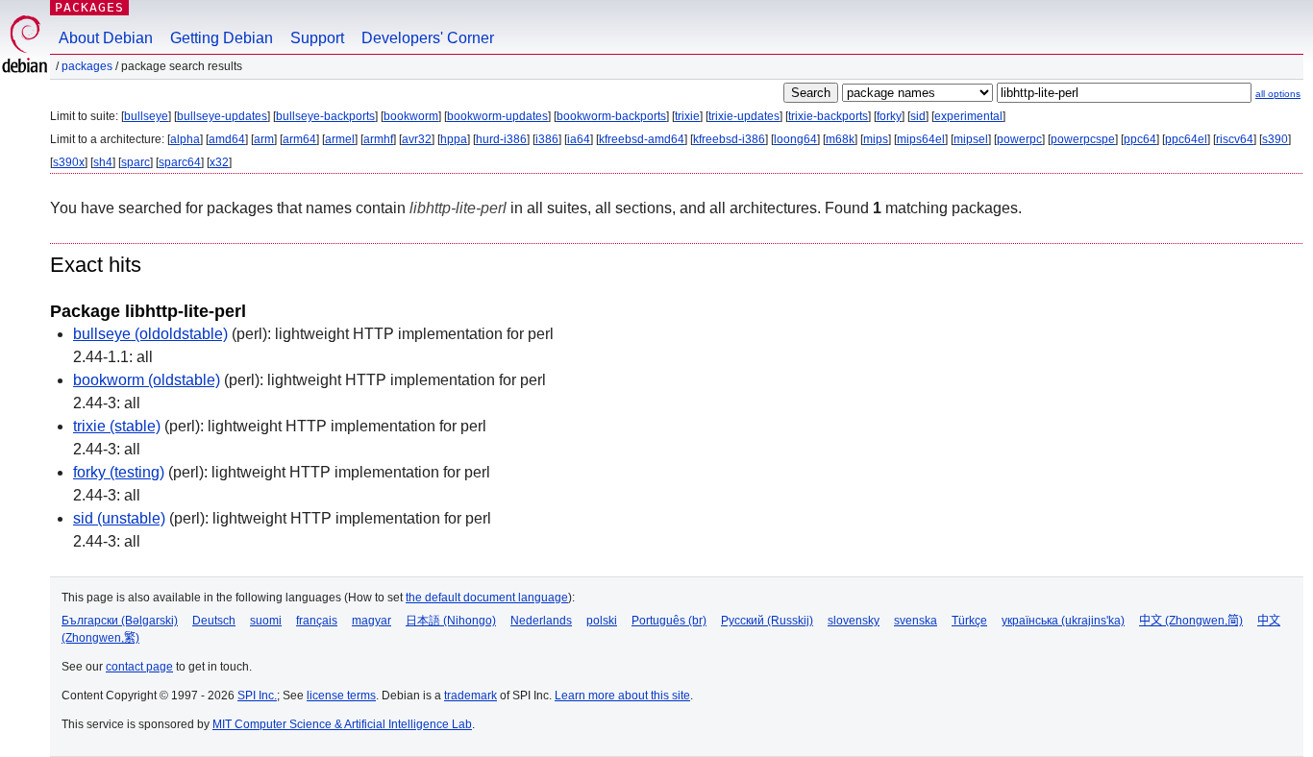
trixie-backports (828, 116)
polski (601, 620)
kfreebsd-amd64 (641, 139)
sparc (135, 162)
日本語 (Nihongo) (451, 620)
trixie (687, 116)
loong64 (795, 139)
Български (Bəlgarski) (120, 620)
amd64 (227, 139)
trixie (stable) (117, 426)
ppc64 (1140, 139)
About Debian (106, 38)
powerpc (1019, 139)
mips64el (921, 139)
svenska (915, 620)
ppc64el (1186, 139)
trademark (470, 695)
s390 (1275, 139)
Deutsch (213, 620)
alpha (185, 139)
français (316, 620)
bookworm (411, 116)
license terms (341, 695)
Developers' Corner (427, 38)
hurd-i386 (501, 139)
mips (875, 139)
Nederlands (541, 620)
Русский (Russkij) (767, 620)
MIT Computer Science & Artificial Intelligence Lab (342, 724)
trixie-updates (744, 116)
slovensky (853, 620)
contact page (139, 666)
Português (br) (669, 620)
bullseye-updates (222, 116)
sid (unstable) (119, 518)
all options (1278, 93)
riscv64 (1234, 139)
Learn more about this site (622, 695)
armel (340, 139)
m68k (840, 139)
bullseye (146, 116)
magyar (371, 620)
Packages (89, 7)
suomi (266, 620)
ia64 (578, 139)
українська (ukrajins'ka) (1063, 620)
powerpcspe (1083, 139)
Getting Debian (221, 38)
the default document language (487, 597)
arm (264, 139)
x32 (219, 162)
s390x (69, 162)
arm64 (299, 139)
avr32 (417, 139)
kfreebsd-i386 (729, 139)
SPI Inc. (257, 695)
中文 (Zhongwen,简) (1191, 620)
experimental (968, 116)
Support (317, 38)
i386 (546, 139)
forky (889, 116)
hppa (453, 139)
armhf (378, 139)
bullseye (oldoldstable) (150, 334)
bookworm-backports (611, 116)
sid (918, 116)
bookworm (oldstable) (146, 380)
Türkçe (969, 620)
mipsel (971, 139)
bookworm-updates (497, 116)
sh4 (102, 162)
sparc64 (180, 162)
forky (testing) (118, 472)
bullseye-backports (325, 116)
